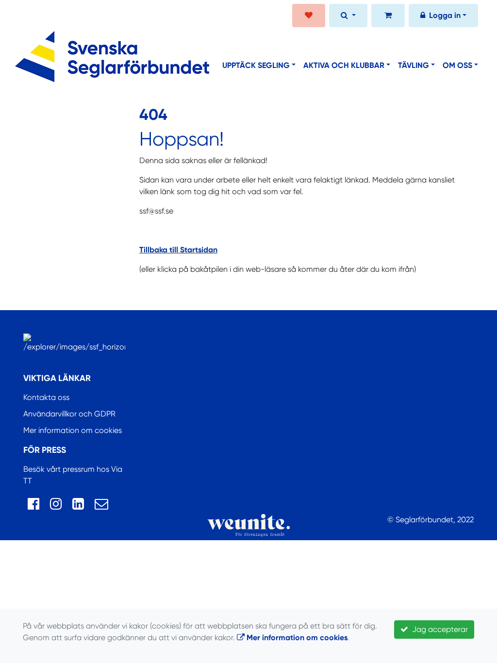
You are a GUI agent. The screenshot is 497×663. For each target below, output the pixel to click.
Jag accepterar (438, 629)
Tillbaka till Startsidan (178, 249)
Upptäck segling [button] (256, 65)
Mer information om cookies (72, 430)
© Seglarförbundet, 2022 (430, 519)
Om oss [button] (457, 65)
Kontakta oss (46, 397)
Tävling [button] (413, 65)
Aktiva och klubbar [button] (343, 65)
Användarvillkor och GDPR (69, 413)
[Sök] (348, 16)
